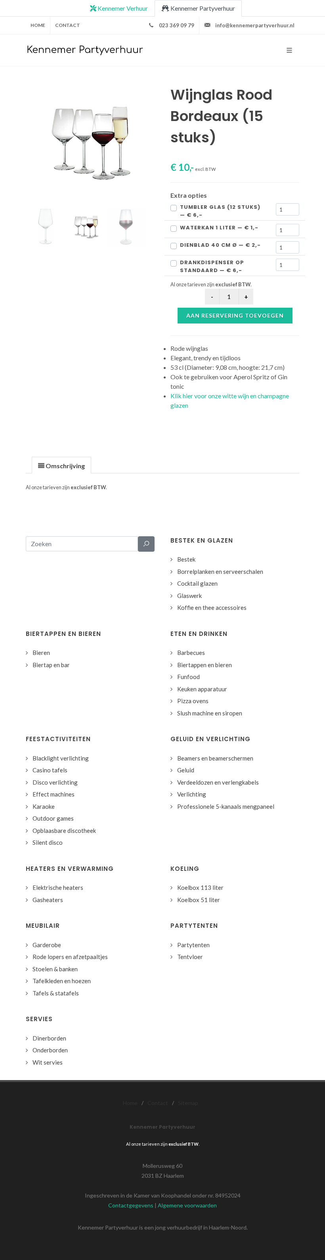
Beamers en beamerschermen (215, 758)
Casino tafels (49, 770)
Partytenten (193, 944)
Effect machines (53, 794)
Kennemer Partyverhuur (202, 8)
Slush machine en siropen (209, 713)
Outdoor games (53, 818)
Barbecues (191, 652)
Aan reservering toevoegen (235, 315)
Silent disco (47, 842)
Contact (67, 25)
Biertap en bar (51, 664)
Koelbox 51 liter (198, 899)
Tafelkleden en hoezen (61, 980)
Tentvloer (190, 956)
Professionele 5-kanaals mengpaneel (225, 806)
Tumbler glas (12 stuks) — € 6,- (220, 211)
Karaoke (43, 806)
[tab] (61, 465)
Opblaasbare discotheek (64, 830)
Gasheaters (47, 899)
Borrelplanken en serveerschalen (220, 571)
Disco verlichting (55, 782)
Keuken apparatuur (202, 688)
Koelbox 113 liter (200, 887)
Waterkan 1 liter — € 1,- (219, 227)
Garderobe (46, 944)
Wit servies (47, 1062)
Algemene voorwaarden (187, 1205)
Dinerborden (49, 1038)
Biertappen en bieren (204, 664)
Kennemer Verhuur (122, 8)
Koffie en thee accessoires (212, 607)
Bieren (41, 652)
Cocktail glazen (197, 583)
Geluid (185, 770)
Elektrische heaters (57, 887)
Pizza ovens (192, 700)
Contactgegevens (130, 1205)
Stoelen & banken (55, 968)
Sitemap (188, 1102)
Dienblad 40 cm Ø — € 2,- (220, 245)
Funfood (188, 676)
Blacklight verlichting (60, 758)
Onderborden (50, 1050)
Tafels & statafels (55, 993)
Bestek (186, 559)
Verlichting (191, 794)
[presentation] (61, 465)
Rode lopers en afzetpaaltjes (70, 956)
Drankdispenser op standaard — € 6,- (212, 266)
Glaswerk (189, 595)
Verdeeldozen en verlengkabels (218, 782)
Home (38, 25)
